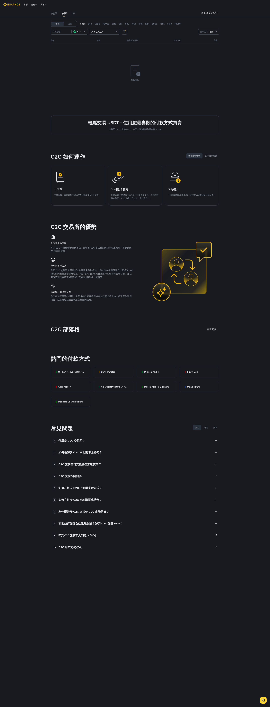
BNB (114, 24)
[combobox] (79, 31)
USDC (97, 24)
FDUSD (106, 24)
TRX (140, 24)
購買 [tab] (57, 24)
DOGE (154, 24)
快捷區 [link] (54, 13)
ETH (120, 24)
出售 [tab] (70, 24)
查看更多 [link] (211, 329)
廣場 (42, 4)
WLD (134, 24)
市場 (26, 4)
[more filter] (124, 32)
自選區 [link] (64, 13)
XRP (147, 24)
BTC (90, 24)
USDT (82, 24)
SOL (127, 24)
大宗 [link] (73, 13)
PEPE (162, 24)
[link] (70, 372)
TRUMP (178, 24)
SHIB (169, 24)
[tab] (54, 13)
